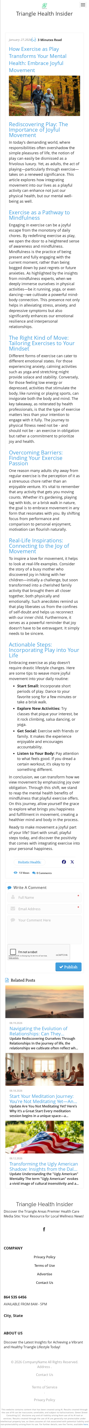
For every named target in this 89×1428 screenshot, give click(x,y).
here (85, 1424)
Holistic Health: (29, 862)
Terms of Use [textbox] (44, 1265)
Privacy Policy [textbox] (44, 1257)
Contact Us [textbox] (44, 1282)
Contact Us (44, 1374)
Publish (70, 966)
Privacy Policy (44, 1400)
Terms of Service (44, 1387)
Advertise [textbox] (44, 1274)
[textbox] (44, 13)
